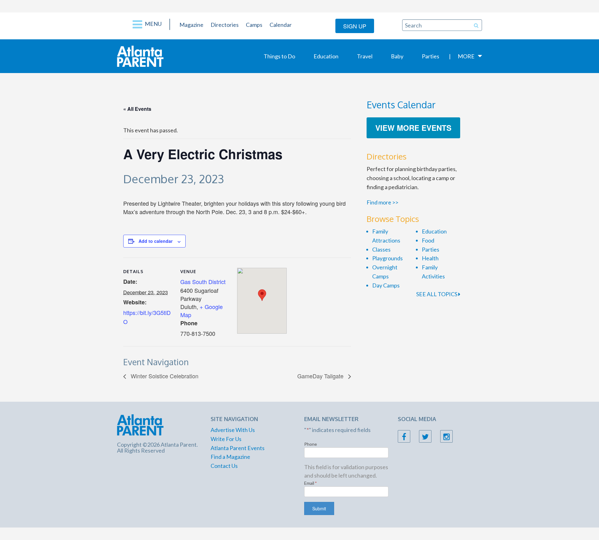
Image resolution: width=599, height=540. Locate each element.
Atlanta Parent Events (238, 447)
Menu (153, 23)
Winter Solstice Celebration (163, 376)
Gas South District (203, 281)
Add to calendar (156, 241)
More (466, 56)
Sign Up (354, 26)
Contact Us (224, 465)
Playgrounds (387, 258)
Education (326, 56)
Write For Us (226, 438)
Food (428, 240)
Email (310, 483)
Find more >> (382, 202)
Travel (365, 56)
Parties (430, 56)
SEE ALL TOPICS (437, 294)
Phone (310, 444)
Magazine (191, 24)
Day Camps (386, 285)
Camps (254, 24)
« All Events (137, 108)
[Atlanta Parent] (140, 55)
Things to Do (279, 56)
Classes (381, 249)
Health (430, 258)
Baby (397, 56)
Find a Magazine (230, 456)
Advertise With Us (233, 429)
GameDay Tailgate (321, 376)
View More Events (413, 127)
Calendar (281, 24)
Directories (225, 24)
